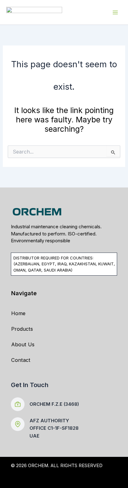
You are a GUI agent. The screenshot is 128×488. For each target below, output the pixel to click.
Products (22, 329)
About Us (22, 344)
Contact (20, 360)
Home (18, 313)
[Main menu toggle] (115, 12)
